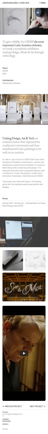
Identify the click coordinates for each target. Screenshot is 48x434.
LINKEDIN (5, 419)
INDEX (43, 3)
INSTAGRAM (6, 421)
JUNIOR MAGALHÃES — (11, 3)
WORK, (22, 3)
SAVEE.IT (5, 424)
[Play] (24, 353)
